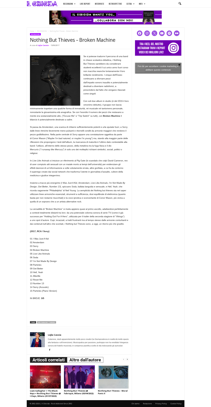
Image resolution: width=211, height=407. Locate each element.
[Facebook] (50, 350)
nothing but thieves (46, 322)
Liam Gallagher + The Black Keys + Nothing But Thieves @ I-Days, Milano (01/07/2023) (45, 393)
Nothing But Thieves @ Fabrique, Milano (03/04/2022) (78, 392)
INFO (141, 3)
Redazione (147, 403)
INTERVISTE (99, 3)
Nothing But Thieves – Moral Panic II (113, 392)
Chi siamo (135, 403)
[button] (179, 3)
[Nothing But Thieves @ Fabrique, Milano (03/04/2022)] (79, 377)
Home (32, 31)
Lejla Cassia (43, 45)
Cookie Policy (175, 403)
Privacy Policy (161, 403)
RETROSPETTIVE (115, 3)
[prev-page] (123, 359)
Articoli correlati (48, 359)
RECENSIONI (68, 3)
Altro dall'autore (85, 359)
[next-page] (127, 359)
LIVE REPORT (85, 3)
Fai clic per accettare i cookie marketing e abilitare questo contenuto (158, 68)
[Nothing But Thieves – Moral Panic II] (113, 377)
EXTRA (129, 3)
